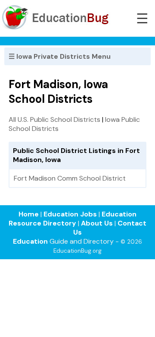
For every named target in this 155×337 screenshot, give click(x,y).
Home (29, 214)
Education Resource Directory (72, 219)
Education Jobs (70, 214)
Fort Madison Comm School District (70, 178)
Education (30, 241)
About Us (97, 223)
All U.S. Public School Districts (54, 119)
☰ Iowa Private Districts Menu (60, 56)
